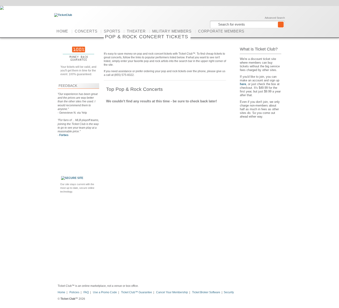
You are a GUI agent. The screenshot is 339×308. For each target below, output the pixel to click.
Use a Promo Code (105, 292)
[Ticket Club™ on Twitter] (282, 31)
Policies (74, 292)
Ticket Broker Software (206, 292)
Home (62, 31)
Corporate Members (221, 31)
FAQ (86, 292)
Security (229, 292)
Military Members (172, 31)
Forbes (63, 135)
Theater (136, 31)
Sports (112, 31)
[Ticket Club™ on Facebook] (275, 31)
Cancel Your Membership (172, 292)
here (243, 84)
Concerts (86, 31)
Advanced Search (275, 17)
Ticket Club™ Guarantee (136, 292)
